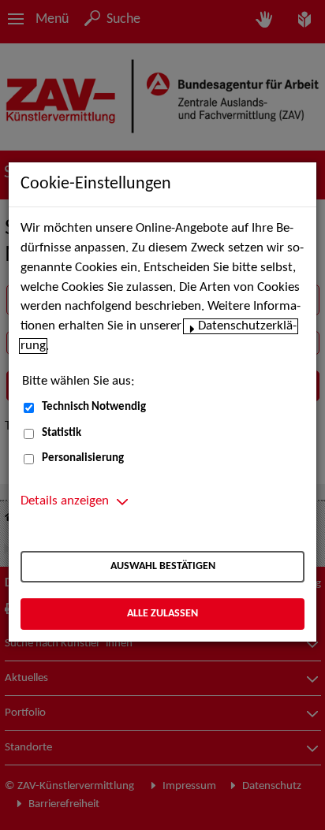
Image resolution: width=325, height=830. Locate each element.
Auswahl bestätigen (162, 566)
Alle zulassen (162, 614)
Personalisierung (83, 458)
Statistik (61, 433)
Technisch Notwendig (94, 407)
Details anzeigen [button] (65, 501)
